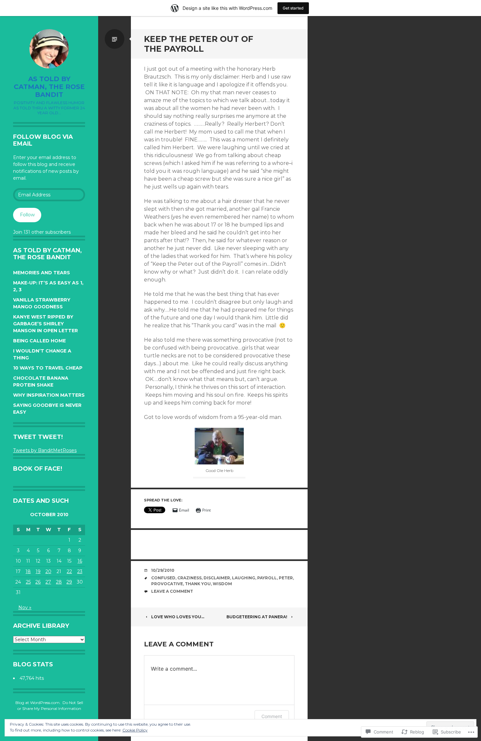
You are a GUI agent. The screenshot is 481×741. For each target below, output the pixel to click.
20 (48, 571)
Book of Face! (37, 468)
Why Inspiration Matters (49, 395)
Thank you (198, 583)
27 (48, 582)
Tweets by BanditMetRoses (45, 450)
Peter (286, 577)
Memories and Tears (41, 273)
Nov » (24, 607)
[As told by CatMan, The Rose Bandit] (49, 48)
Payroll (267, 577)
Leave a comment (172, 591)
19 (38, 571)
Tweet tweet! (38, 437)
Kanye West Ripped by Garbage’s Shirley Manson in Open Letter (45, 324)
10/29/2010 (162, 570)
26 (38, 582)
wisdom (222, 583)
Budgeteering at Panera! (256, 616)
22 (69, 571)
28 (59, 582)
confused (163, 577)
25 (28, 582)
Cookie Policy (135, 730)
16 (80, 561)
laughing (243, 577)
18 (28, 571)
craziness (189, 577)
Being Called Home (39, 341)
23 (79, 571)
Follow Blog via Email (43, 140)
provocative (167, 583)
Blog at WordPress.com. (38, 702)
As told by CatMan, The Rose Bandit (49, 87)
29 (69, 582)
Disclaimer (217, 577)
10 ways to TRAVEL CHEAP (47, 368)
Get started (293, 8)
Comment (271, 716)
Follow (27, 215)
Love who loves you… (177, 616)
